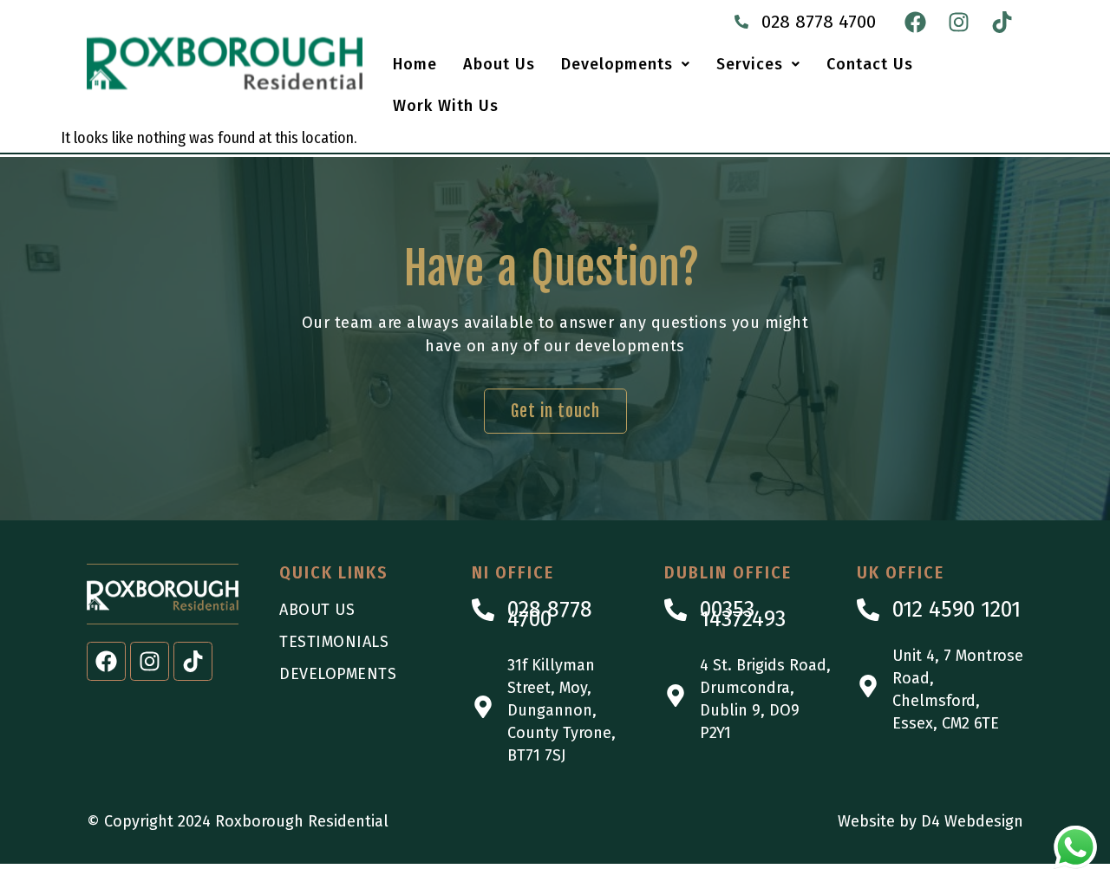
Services (749, 64)
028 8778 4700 (818, 21)
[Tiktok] (1001, 21)
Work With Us (446, 105)
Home (415, 64)
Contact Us (869, 64)
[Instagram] (958, 21)
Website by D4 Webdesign (930, 821)
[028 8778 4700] (741, 22)
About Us (499, 64)
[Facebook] (915, 21)
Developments (617, 64)
